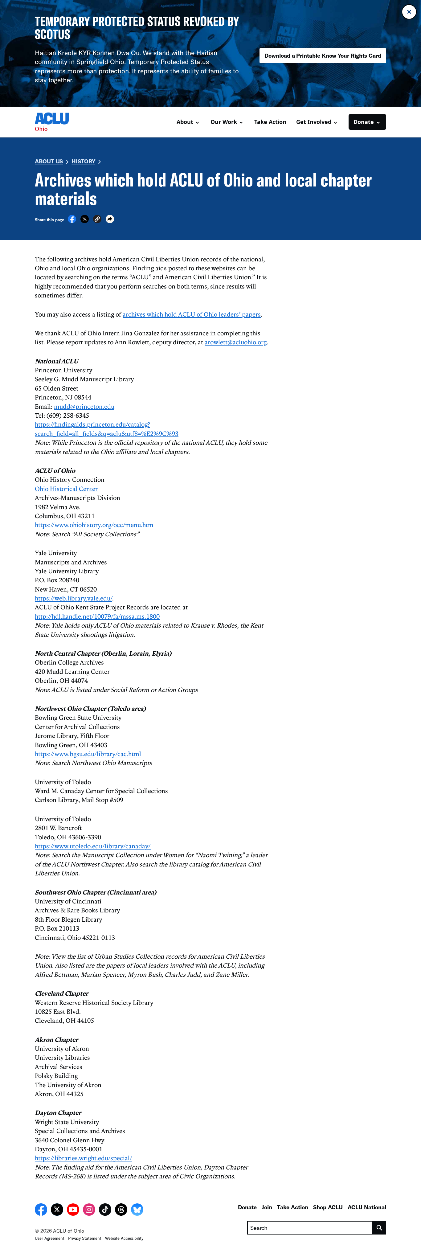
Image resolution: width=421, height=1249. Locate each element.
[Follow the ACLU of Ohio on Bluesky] (137, 1210)
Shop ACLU (328, 1207)
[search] (379, 1228)
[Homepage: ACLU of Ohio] (56, 122)
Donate (247, 1207)
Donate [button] (364, 121)
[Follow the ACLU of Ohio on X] (57, 1210)
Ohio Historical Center (66, 489)
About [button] (185, 121)
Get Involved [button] (313, 121)
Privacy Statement (84, 1238)
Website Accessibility (124, 1238)
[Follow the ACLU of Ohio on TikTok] (105, 1210)
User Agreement (49, 1238)
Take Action (270, 121)
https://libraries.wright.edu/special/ (83, 1158)
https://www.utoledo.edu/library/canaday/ (93, 846)
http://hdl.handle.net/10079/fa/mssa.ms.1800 (97, 616)
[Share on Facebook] (72, 221)
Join (267, 1207)
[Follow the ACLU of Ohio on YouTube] (73, 1210)
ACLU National (367, 1207)
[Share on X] (84, 221)
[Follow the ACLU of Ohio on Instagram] (89, 1210)
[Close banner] (409, 11)
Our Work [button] (224, 121)
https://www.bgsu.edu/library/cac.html (88, 754)
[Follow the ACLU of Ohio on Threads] (121, 1210)
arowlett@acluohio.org (236, 342)
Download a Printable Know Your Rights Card (322, 55)
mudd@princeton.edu (84, 406)
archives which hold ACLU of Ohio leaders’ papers (192, 314)
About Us (49, 161)
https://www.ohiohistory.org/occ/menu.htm (94, 525)
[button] (97, 220)
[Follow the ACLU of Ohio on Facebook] (41, 1210)
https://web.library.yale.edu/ (73, 598)
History (83, 161)
